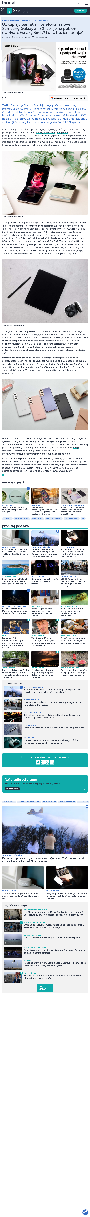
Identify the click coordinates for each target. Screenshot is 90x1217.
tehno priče (9, 802)
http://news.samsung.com (58, 471)
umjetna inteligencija (28, 802)
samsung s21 (37, 518)
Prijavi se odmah (12, 788)
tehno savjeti (49, 802)
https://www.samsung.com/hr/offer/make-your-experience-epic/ (36, 454)
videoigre (83, 802)
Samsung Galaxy (22, 518)
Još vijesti (43, 988)
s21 (83, 518)
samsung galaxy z (53, 518)
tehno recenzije (67, 802)
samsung (7, 518)
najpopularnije (15, 905)
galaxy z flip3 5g (71, 518)
